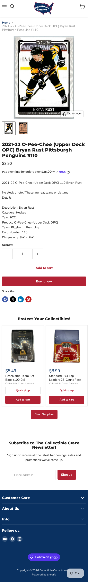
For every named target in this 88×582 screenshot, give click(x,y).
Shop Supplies (44, 414)
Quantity (7, 245)
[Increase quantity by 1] (38, 254)
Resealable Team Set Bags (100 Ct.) (19, 378)
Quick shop (23, 390)
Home (6, 22)
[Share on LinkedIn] (21, 299)
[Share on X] (13, 299)
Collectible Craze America (19, 383)
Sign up (66, 474)
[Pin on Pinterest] (28, 299)
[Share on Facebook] (5, 299)
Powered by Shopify (44, 574)
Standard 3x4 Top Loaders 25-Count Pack (65, 378)
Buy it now (44, 281)
